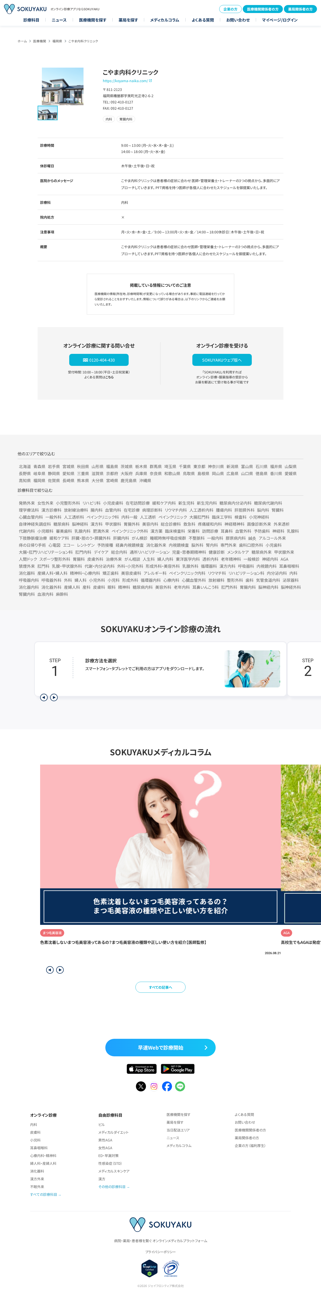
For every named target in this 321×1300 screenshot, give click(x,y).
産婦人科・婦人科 (52, 573)
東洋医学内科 (188, 559)
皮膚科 (99, 587)
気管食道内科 (268, 580)
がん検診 (139, 538)
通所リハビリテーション (150, 552)
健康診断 (217, 552)
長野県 (25, 473)
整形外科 (235, 580)
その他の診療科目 (112, 1186)
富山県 (247, 466)
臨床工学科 (222, 517)
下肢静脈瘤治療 (33, 538)
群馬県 (156, 466)
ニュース (59, 20)
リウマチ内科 (176, 510)
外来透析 (282, 524)
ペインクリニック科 (103, 517)
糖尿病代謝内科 (268, 503)
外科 (68, 580)
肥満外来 (101, 531)
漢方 (101, 1178)
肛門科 (43, 566)
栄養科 (194, 531)
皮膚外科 (95, 559)
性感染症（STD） (110, 1163)
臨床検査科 (175, 531)
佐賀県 (54, 480)
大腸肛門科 (199, 517)
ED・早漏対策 (108, 1155)
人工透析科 (74, 517)
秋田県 (83, 466)
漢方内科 (227, 566)
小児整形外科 (68, 503)
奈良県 (156, 473)
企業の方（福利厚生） (250, 1145)
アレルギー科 (155, 573)
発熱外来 (27, 503)
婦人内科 (165, 559)
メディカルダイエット (113, 1132)
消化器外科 (51, 587)
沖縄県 (145, 480)
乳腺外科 (190, 566)
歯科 (250, 580)
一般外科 (53, 517)
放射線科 (216, 580)
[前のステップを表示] (44, 697)
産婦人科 (72, 587)
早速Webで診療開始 (160, 1047)
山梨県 (291, 466)
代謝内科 (27, 531)
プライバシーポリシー (160, 1251)
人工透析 (148, 517)
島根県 (203, 473)
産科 (87, 587)
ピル (101, 1124)
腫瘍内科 (224, 510)
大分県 (98, 480)
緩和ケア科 (59, 538)
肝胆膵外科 (244, 510)
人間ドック (28, 559)
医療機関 (39, 41)
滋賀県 (98, 473)
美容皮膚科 (131, 573)
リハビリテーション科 (246, 573)
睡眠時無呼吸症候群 (168, 538)
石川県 (262, 466)
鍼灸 (252, 538)
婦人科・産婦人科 (43, 1163)
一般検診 (252, 559)
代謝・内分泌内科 (100, 566)
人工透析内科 (201, 510)
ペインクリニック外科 (130, 531)
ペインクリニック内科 (187, 573)
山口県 (247, 473)
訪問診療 (210, 531)
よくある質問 (203, 20)
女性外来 (45, 503)
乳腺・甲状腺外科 (67, 566)
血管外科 (243, 531)
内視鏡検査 (179, 545)
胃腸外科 (132, 524)
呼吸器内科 (29, 580)
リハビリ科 (92, 503)
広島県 (232, 473)
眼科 (112, 587)
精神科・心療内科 (85, 573)
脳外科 (197, 545)
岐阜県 (39, 473)
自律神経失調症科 (35, 524)
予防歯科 (262, 531)
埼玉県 (170, 466)
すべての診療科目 (43, 1194)
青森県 (39, 466)
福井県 (276, 466)
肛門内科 (83, 552)
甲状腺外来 (284, 552)
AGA (284, 559)
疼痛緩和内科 (210, 524)
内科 (293, 573)
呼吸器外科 (51, 580)
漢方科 (97, 524)
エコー (68, 545)
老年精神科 (231, 559)
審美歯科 (64, 531)
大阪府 (127, 473)
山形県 (98, 466)
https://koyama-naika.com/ (125, 80)
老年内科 (182, 587)
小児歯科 (274, 545)
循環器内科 (151, 580)
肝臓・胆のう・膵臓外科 (91, 538)
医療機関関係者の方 (263, 9)
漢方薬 (156, 531)
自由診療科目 (110, 1115)
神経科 (278, 531)
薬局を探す (128, 20)
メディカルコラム (164, 20)
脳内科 (263, 510)
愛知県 (68, 473)
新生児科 (186, 503)
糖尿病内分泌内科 (235, 503)
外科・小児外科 (130, 566)
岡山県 (218, 473)
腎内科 (212, 545)
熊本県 (83, 480)
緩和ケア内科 (164, 503)
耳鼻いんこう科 (205, 587)
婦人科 (80, 580)
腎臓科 (278, 510)
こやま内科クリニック (83, 41)
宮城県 (68, 466)
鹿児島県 (129, 480)
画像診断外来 (259, 524)
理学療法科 (29, 510)
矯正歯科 (111, 573)
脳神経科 (80, 524)
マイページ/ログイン (280, 20)
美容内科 (150, 524)
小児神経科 (259, 517)
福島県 (112, 466)
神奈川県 (216, 466)
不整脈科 (197, 538)
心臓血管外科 (194, 580)
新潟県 (232, 466)
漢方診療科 (51, 510)
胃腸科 (79, 559)
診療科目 (31, 20)
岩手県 (54, 466)
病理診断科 (152, 510)
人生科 (149, 559)
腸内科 (97, 510)
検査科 (240, 517)
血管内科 (113, 510)
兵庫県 (141, 473)
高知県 (25, 480)
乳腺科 (293, 531)
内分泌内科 (277, 573)
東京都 (199, 466)
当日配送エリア (178, 1129)
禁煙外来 (27, 566)
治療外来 (114, 559)
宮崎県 (112, 480)
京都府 (112, 473)
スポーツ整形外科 (54, 559)
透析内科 (210, 559)
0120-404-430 (102, 360)
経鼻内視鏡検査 (130, 545)
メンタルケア (238, 552)
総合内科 (119, 552)
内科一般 (129, 517)
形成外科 (130, 580)
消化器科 (27, 573)
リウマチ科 (217, 573)
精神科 (124, 587)
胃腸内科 (248, 587)
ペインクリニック (172, 517)
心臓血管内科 (31, 517)
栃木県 (141, 466)
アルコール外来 (272, 538)
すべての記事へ (160, 987)
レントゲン (86, 545)
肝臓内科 (121, 538)
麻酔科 (62, 594)
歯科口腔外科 (251, 545)
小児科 (114, 580)
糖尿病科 (61, 524)
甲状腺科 (113, 524)
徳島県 (262, 473)
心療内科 (171, 580)
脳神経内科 (268, 587)
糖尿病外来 (262, 552)
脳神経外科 (291, 587)
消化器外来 (156, 545)
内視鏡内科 (267, 566)
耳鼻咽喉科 (289, 566)
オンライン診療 (43, 1115)
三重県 (83, 473)
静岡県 (54, 473)
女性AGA (105, 1147)
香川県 (276, 473)
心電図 (54, 545)
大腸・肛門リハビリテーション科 (46, 552)
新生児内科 (207, 503)
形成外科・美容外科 (163, 566)
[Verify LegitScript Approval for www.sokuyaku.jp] (149, 1268)
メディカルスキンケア (114, 1171)
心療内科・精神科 (43, 1155)
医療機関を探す (92, 20)
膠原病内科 (236, 538)
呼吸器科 (246, 566)
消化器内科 (29, 587)
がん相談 (132, 559)
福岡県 (57, 41)
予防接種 (105, 545)
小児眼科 (45, 531)
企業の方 (230, 9)
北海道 (25, 466)
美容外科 (163, 587)
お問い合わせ (238, 20)
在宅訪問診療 (138, 503)
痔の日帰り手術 (32, 545)
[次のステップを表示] (54, 697)
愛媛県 (291, 473)
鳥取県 (189, 473)
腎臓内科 (27, 594)
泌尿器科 (291, 580)
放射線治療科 (76, 510)
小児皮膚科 (113, 503)
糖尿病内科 (143, 587)
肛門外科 (229, 587)
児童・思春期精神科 (189, 552)
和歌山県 (172, 473)
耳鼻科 (227, 531)
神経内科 (270, 559)
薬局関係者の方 (300, 9)
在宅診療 (132, 510)
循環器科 (209, 566)
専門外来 (228, 545)
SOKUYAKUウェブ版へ (222, 360)
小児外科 (97, 580)
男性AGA (105, 1139)
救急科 (189, 524)
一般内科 (215, 538)
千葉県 (185, 466)
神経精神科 (234, 524)
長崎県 (68, 480)
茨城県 (127, 466)
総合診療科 (171, 524)
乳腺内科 (82, 531)
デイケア (101, 552)
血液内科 (45, 594)
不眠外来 (37, 1186)
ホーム (22, 41)
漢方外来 (37, 1178)
